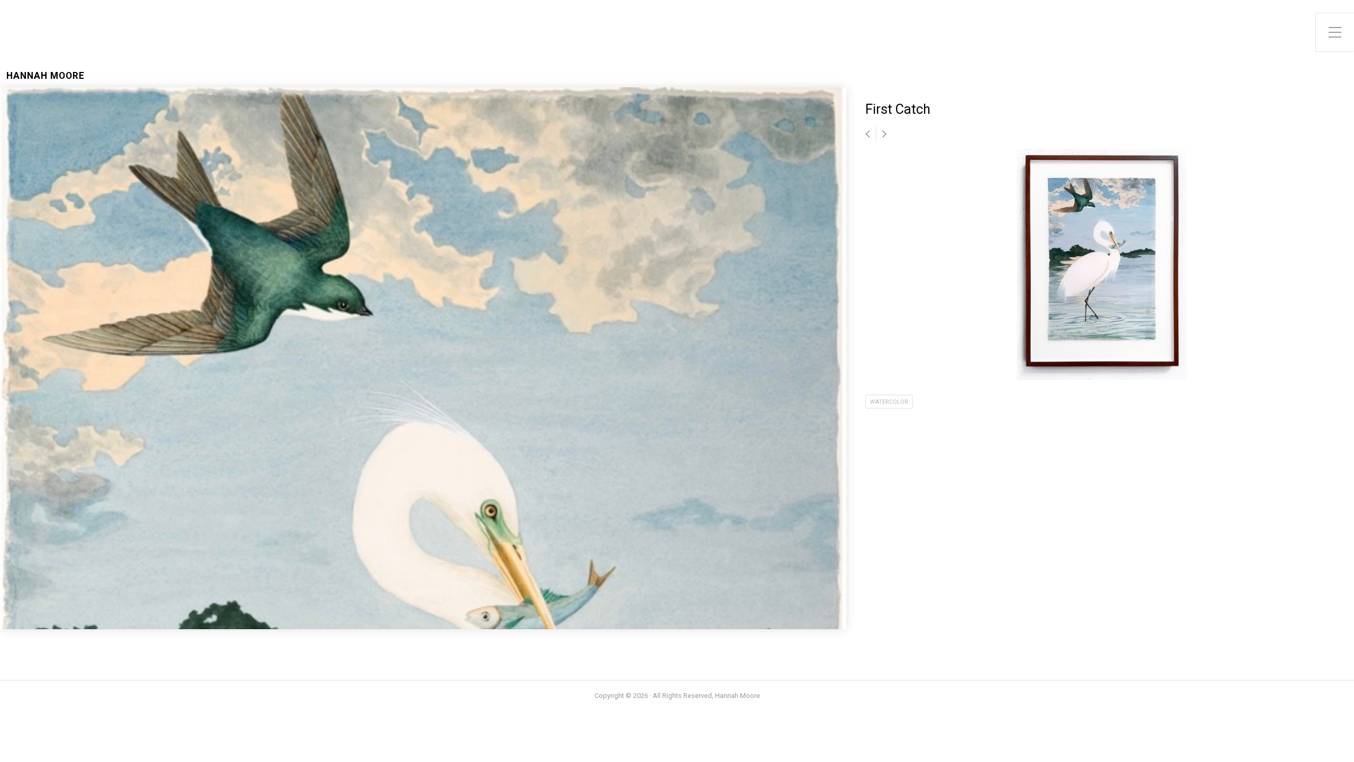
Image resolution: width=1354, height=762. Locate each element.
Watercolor (889, 401)
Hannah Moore (45, 76)
